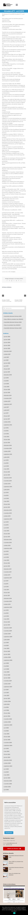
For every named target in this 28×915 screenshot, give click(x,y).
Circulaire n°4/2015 (6, 300)
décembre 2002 (8, 780)
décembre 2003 (8, 760)
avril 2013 (6, 527)
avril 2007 (6, 692)
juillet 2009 (7, 639)
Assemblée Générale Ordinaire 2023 (13, 328)
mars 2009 (6, 648)
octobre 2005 (7, 722)
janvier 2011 (7, 595)
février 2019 (7, 369)
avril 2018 (6, 383)
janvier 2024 (7, 342)
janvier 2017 (7, 419)
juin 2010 (6, 610)
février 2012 (7, 563)
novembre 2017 (8, 398)
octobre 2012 (7, 545)
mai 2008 (6, 666)
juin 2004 (6, 748)
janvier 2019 (7, 372)
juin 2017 (6, 413)
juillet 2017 (6, 410)
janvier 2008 (7, 677)
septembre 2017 (8, 404)
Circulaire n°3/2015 (18, 300)
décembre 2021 (8, 351)
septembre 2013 (8, 519)
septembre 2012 (8, 548)
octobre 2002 (7, 786)
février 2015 (7, 472)
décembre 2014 (8, 477)
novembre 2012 (8, 542)
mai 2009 (6, 645)
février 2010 (7, 622)
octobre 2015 (7, 451)
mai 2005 (6, 730)
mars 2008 (6, 672)
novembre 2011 (7, 572)
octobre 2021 (7, 354)
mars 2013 (6, 530)
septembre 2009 (8, 636)
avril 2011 (6, 586)
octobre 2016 (7, 422)
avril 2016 (6, 433)
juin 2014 (6, 492)
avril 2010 (6, 616)
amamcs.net (9, 844)
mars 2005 (6, 733)
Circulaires (13, 271)
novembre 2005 (8, 719)
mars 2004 (6, 751)
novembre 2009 (8, 630)
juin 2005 (6, 727)
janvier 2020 (7, 363)
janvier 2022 (7, 348)
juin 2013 (6, 522)
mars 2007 (6, 695)
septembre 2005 (8, 725)
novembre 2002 (8, 783)
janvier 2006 (7, 716)
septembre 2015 (8, 454)
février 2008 (7, 675)
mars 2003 (6, 775)
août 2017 (6, 407)
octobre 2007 (7, 683)
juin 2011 (6, 580)
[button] (3, 296)
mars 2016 (6, 436)
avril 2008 (6, 669)
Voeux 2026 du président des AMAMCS (13, 319)
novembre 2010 (8, 601)
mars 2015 (6, 469)
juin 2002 (6, 789)
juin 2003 (6, 769)
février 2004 (7, 754)
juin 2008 (6, 663)
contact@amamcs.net (11, 843)
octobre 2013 (7, 516)
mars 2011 (6, 589)
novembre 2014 (8, 480)
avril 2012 (6, 557)
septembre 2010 (8, 607)
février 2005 (7, 736)
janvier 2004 (7, 757)
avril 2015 (6, 466)
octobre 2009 (7, 633)
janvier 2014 (7, 507)
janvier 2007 (7, 698)
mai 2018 (6, 380)
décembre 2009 (8, 627)
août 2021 (6, 357)
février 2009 (7, 651)
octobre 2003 (7, 763)
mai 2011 (6, 583)
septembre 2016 (8, 424)
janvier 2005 (7, 739)
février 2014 (7, 504)
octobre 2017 (7, 401)
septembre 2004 (8, 745)
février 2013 (7, 533)
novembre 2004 (8, 742)
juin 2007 (6, 689)
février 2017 (7, 416)
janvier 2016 (7, 442)
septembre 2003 (8, 766)
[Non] (26, 910)
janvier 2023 (7, 345)
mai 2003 (6, 772)
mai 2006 (6, 707)
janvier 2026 (7, 336)
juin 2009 (6, 642)
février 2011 (7, 592)
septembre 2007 (8, 686)
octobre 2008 (7, 657)
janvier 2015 (7, 475)
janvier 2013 (7, 536)
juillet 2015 (6, 457)
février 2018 (7, 389)
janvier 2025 (7, 339)
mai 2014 (6, 495)
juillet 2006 (7, 704)
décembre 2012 (8, 539)
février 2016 (7, 439)
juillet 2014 (6, 489)
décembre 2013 (8, 510)
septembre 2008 (8, 660)
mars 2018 (6, 386)
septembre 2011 (8, 577)
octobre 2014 (7, 483)
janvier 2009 (7, 654)
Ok (14, 913)
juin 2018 (6, 377)
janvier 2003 (7, 778)
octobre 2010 (7, 604)
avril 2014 (6, 498)
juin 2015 (6, 460)
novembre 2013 (8, 513)
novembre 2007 (8, 680)
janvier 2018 (7, 392)
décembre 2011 (7, 569)
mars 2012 (6, 560)
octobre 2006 (7, 701)
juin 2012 (6, 551)
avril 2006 (6, 710)
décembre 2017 (8, 395)
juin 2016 (6, 427)
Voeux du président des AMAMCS (12, 325)
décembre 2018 (8, 374)
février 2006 (7, 713)
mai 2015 (6, 463)
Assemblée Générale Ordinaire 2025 (13, 316)
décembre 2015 (8, 445)
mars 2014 (6, 501)
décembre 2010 (8, 598)
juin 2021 (6, 360)
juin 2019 (6, 366)
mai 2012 (6, 554)
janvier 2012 (7, 566)
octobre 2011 (7, 575)
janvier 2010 (7, 624)
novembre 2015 (8, 448)
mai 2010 (6, 613)
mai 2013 (6, 524)
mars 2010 (6, 619)
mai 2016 (6, 430)
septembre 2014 (8, 486)
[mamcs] (14, 886)
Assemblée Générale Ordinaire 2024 (13, 322)
